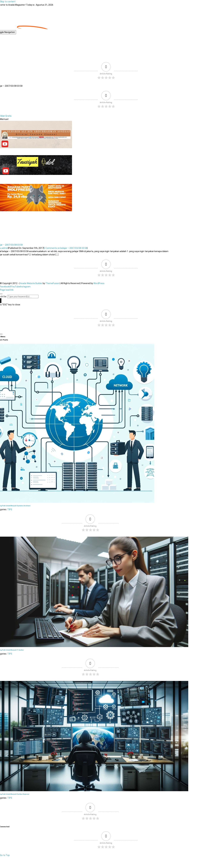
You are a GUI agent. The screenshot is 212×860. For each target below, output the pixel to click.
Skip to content (7, 1)
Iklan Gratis (5, 116)
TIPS (9, 509)
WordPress (98, 283)
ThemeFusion (52, 283)
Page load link (7, 290)
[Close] (1, 293)
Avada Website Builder (31, 283)
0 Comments (65, 248)
